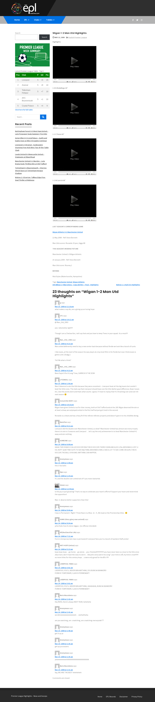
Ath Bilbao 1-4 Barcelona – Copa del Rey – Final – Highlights (75, 285)
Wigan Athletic (79, 282)
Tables (49, 20)
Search (17, 33)
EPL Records (111, 696)
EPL (25, 20)
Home (17, 20)
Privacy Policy (137, 696)
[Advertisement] (32, 200)
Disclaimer (123, 696)
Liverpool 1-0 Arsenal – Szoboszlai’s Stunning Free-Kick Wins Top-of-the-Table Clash (32, 147)
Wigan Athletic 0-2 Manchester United (68, 232)
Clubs (36, 20)
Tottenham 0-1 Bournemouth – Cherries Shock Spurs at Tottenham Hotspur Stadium (31, 171)
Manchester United (64, 282)
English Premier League (77, 37)
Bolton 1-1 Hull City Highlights (128, 285)
